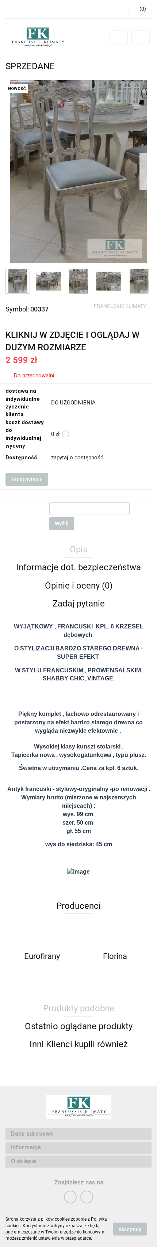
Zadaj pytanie (27, 479)
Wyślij (62, 523)
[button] (140, 9)
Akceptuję (130, 1229)
